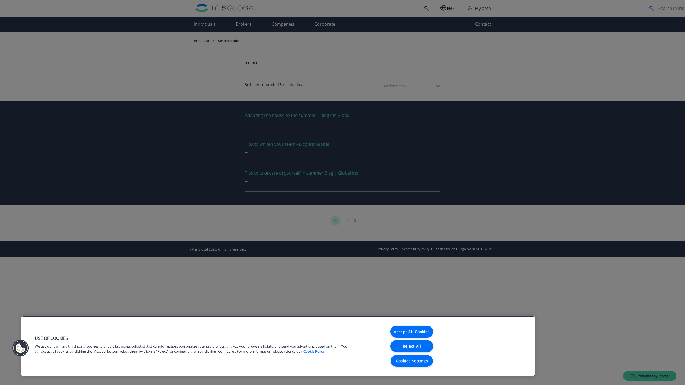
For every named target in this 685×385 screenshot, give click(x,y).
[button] (20, 348)
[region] (278, 346)
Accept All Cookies (412, 331)
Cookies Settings (412, 360)
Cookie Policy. (314, 351)
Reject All (412, 346)
